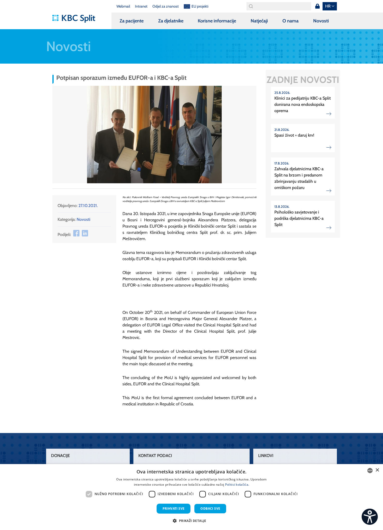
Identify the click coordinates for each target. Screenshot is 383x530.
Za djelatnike (170, 21)
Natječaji (259, 21)
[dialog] (191, 497)
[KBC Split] (76, 18)
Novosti (321, 21)
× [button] (377, 470)
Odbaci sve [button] (210, 508)
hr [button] (328, 6)
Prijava (317, 6)
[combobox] (370, 470)
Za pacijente (132, 21)
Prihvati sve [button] (174, 508)
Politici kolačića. (237, 484)
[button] (252, 90)
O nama (290, 21)
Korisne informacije (217, 21)
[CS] (370, 517)
